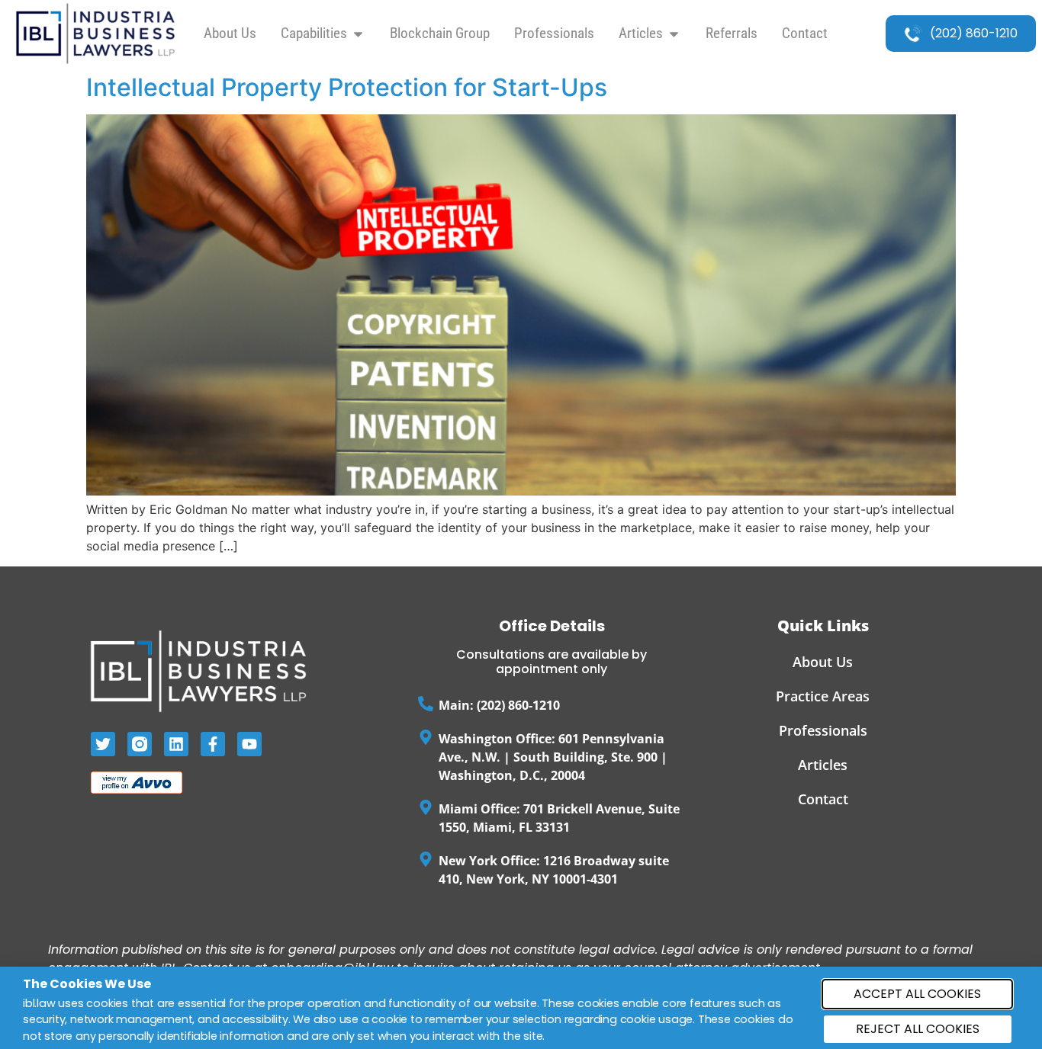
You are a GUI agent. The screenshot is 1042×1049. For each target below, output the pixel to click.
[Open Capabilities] (358, 34)
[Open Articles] (674, 34)
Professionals (823, 730)
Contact (823, 799)
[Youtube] (249, 744)
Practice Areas (823, 696)
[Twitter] (103, 744)
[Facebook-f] (213, 744)
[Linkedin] (176, 744)
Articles (822, 764)
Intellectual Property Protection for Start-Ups (346, 87)
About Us (823, 662)
